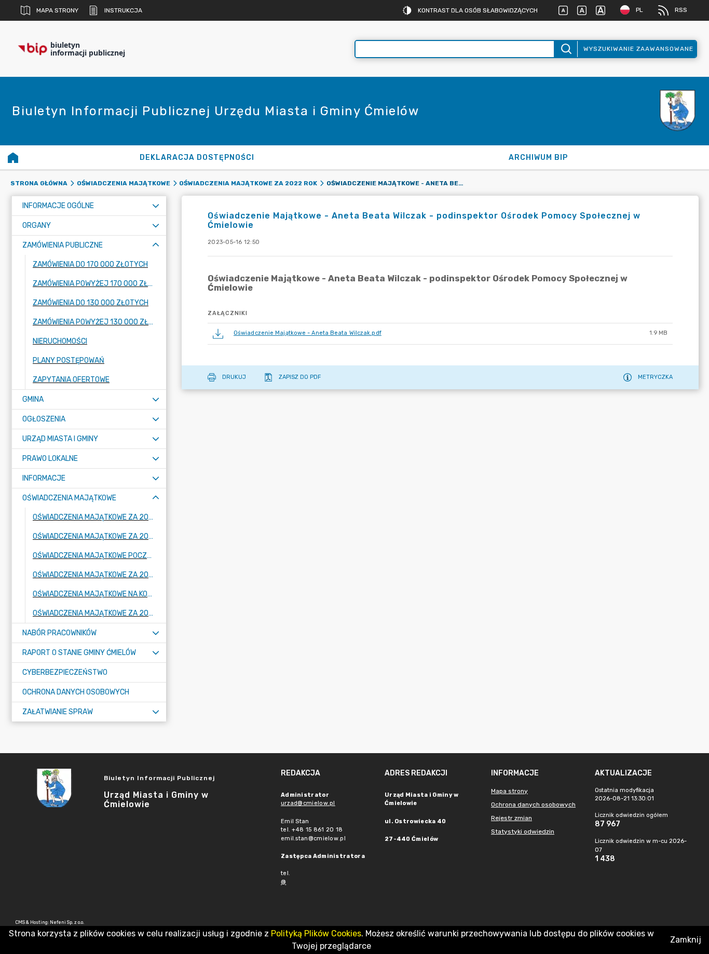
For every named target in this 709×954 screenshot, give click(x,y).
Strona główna (38, 183)
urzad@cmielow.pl (308, 803)
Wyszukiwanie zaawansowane (638, 48)
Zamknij (685, 940)
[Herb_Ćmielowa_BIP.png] (678, 111)
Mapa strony (57, 10)
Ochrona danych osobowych (533, 804)
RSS (681, 9)
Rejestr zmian (511, 818)
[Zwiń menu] (155, 245)
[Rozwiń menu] (155, 206)
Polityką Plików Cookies (316, 933)
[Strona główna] (13, 157)
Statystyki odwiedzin (522, 831)
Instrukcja (123, 10)
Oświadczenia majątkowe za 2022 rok (248, 183)
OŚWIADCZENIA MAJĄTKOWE (123, 183)
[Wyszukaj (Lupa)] (565, 49)
